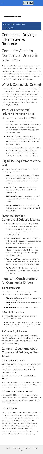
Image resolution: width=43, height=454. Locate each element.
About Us (17, 448)
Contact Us (26, 448)
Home (8, 448)
